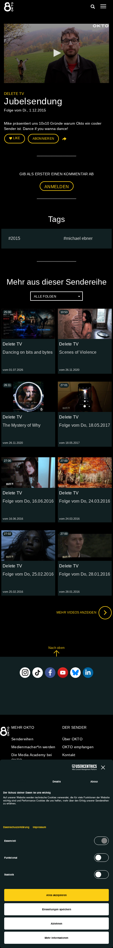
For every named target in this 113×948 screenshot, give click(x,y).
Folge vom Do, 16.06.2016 (28, 501)
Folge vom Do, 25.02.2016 (28, 574)
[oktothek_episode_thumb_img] (28, 324)
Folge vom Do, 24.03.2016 (84, 501)
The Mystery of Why (22, 425)
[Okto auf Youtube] (63, 672)
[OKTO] (9, 6)
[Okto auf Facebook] (50, 672)
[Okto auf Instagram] (25, 672)
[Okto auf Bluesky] (75, 672)
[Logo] (101, 25)
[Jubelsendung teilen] (64, 140)
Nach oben (56, 648)
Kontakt (68, 755)
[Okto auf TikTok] (37, 672)
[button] (56, 53)
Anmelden (56, 186)
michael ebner (79, 238)
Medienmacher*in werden (33, 747)
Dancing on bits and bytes (28, 352)
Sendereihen (22, 739)
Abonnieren (43, 138)
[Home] (5, 733)
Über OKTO (72, 739)
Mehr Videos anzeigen (76, 612)
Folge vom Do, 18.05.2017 (84, 425)
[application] (56, 53)
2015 (15, 238)
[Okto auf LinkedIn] (88, 672)
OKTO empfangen (78, 747)
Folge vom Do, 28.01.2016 (84, 574)
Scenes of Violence (78, 352)
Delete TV (14, 93)
